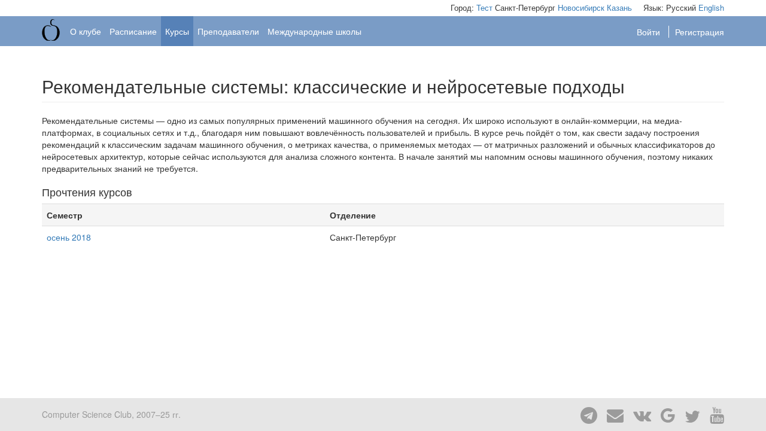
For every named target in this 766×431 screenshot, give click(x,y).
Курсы (177, 31)
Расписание (133, 31)
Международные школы (314, 31)
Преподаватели (228, 31)
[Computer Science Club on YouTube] (713, 414)
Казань (619, 7)
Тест (484, 7)
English (711, 7)
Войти (649, 32)
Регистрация (699, 32)
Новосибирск (581, 7)
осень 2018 (69, 237)
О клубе (85, 31)
